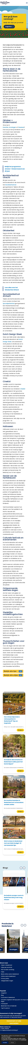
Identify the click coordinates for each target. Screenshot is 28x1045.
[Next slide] (24, 868)
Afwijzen (12, 1042)
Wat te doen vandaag (7, 969)
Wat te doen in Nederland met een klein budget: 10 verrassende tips (13, 843)
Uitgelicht (4, 993)
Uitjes (2, 972)
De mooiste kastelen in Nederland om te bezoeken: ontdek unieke (14, 802)
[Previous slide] (21, 868)
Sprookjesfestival (8, 303)
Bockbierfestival (10, 185)
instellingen (23, 1039)
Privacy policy (5, 978)
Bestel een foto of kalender (9, 1006)
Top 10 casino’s (5, 1008)
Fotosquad (4, 1003)
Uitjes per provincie (6, 967)
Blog (2, 995)
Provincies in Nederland (8, 997)
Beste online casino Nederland (10, 974)
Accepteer (5, 1042)
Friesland (21, 127)
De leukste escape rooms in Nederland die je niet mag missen (13, 897)
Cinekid (22, 389)
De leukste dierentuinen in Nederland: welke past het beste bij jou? (13, 762)
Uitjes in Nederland (6, 965)
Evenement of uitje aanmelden (14, 1022)
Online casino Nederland (8, 976)
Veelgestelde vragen (7, 981)
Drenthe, (6, 127)
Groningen (12, 127)
